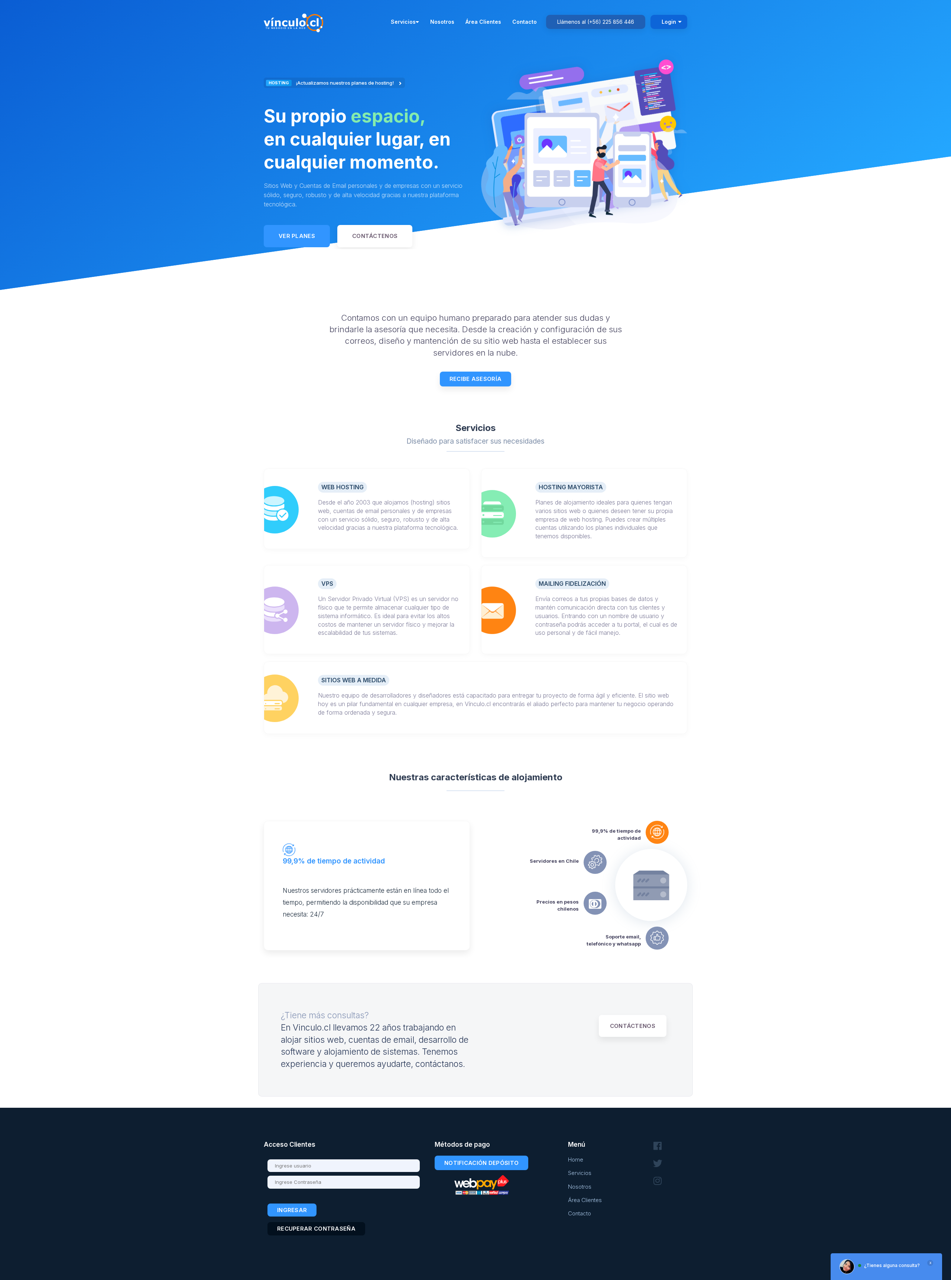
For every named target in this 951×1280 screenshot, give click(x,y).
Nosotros (442, 22)
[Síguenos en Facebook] (657, 1146)
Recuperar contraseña (316, 1228)
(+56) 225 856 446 (610, 22)
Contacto (524, 22)
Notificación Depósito (481, 1162)
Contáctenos (374, 235)
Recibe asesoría (475, 378)
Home (575, 1159)
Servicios (403, 22)
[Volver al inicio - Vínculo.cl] (295, 21)
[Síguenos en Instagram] (657, 1181)
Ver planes (297, 235)
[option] (367, 163)
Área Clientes (483, 22)
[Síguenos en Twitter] (657, 1164)
